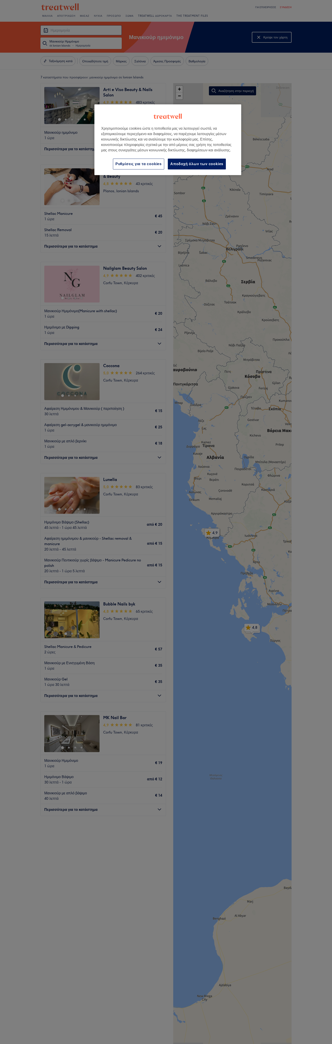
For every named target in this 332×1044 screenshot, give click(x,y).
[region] (167, 139)
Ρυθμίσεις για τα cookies (138, 164)
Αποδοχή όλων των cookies (196, 164)
